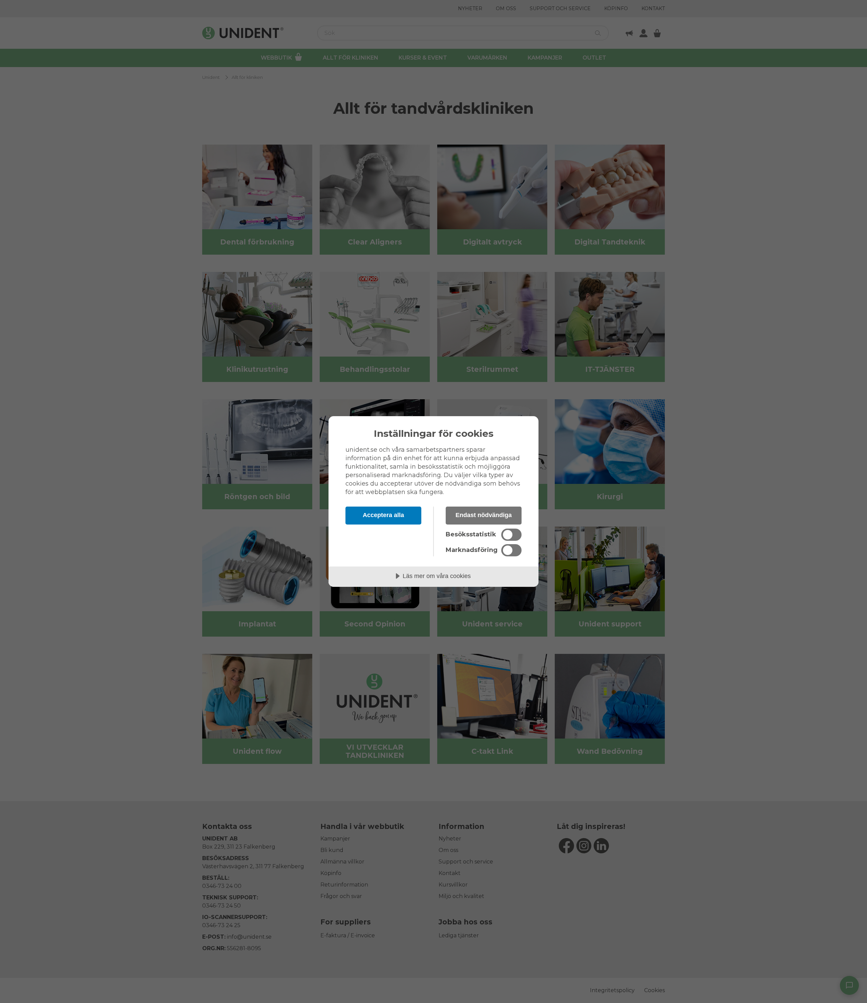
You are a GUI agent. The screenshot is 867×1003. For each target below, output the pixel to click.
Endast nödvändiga (484, 515)
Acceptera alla (383, 515)
